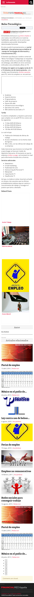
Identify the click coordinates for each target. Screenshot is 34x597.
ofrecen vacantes (24, 72)
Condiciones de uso (6, 593)
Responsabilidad (17, 593)
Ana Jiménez (4, 19)
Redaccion (15, 368)
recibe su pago (13, 155)
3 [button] (6, 566)
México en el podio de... (14, 391)
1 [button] (6, 560)
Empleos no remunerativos (16, 471)
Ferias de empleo (10, 445)
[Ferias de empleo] (15, 275)
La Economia (10, 2)
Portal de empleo (10, 365)
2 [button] (6, 563)
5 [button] (6, 571)
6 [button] (6, 574)
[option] (17, 383)
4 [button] (6, 568)
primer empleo (24, 36)
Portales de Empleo (7, 18)
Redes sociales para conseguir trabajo (12, 499)
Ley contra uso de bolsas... (15, 418)
